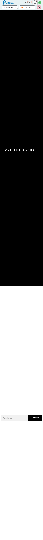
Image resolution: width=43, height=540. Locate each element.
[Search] (39, 7)
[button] (27, 2)
